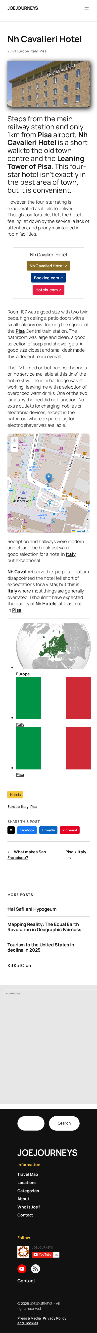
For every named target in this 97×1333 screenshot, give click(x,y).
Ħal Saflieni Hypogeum (31, 909)
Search (64, 1123)
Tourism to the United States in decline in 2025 (40, 947)
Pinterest (69, 830)
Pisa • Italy (75, 852)
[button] (49, 478)
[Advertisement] (48, 1047)
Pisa (43, 51)
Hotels (15, 794)
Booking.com (46, 278)
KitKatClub (19, 965)
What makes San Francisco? (26, 854)
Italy (34, 51)
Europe (23, 51)
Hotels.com (47, 290)
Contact (26, 1281)
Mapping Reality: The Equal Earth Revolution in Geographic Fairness (44, 927)
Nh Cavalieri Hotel (46, 266)
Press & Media (29, 1318)
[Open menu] (87, 8)
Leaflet (80, 531)
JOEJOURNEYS (22, 8)
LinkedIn (48, 830)
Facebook (27, 830)
